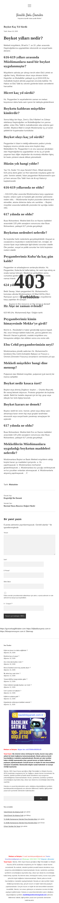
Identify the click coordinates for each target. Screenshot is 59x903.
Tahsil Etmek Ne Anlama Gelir (13, 812)
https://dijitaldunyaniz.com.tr (38, 628)
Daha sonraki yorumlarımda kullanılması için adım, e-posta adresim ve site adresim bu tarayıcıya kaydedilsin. (28, 597)
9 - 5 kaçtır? (8, 603)
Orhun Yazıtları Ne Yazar (12, 826)
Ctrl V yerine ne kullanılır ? (12, 691)
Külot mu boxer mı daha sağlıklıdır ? (16, 650)
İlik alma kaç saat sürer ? (12, 673)
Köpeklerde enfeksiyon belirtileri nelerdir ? (17, 702)
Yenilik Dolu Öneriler (29, 15)
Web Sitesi (7, 581)
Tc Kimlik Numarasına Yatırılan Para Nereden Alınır (20, 819)
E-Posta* (7, 570)
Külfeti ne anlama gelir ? (11, 696)
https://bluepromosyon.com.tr (12, 631)
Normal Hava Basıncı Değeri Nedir (19, 506)
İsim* (5, 559)
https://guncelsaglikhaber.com (13, 628)
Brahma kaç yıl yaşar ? (11, 656)
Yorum (6, 532)
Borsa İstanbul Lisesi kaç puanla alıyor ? (17, 668)
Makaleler (13, 484)
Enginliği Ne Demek (13, 498)
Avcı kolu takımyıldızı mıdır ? (13, 662)
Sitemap (29, 631)
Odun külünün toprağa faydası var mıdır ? (18, 685)
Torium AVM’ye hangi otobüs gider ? (15, 679)
